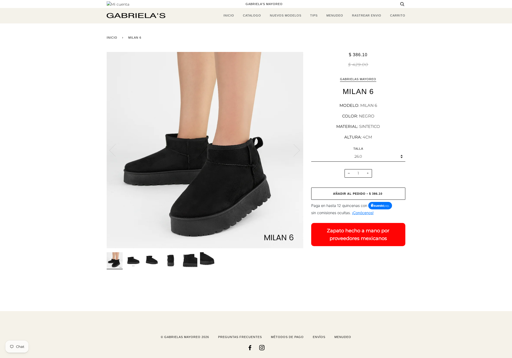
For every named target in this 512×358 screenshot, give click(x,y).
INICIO (228, 15)
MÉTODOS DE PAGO (287, 337)
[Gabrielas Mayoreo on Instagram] (262, 348)
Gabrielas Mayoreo (358, 79)
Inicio (112, 37)
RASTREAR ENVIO (366, 15)
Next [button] (293, 150)
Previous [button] (116, 150)
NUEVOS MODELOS (285, 15)
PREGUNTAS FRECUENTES (240, 337)
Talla (358, 148)
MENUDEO (334, 15)
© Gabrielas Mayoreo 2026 (185, 337)
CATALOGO (252, 15)
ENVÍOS (319, 337)
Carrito (397, 15)
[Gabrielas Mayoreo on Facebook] (250, 348)
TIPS (314, 15)
